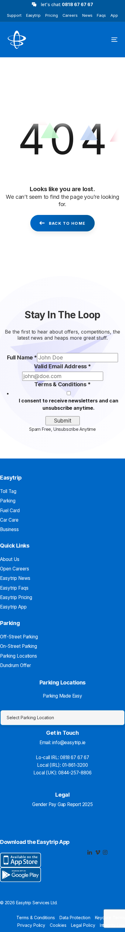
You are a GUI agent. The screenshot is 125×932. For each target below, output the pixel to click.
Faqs (101, 15)
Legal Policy (83, 925)
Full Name (22, 357)
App (114, 15)
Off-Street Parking (19, 637)
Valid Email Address (62, 366)
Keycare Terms (110, 917)
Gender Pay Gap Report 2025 (62, 804)
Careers (70, 15)
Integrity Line (112, 925)
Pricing (51, 15)
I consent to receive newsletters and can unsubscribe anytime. (68, 404)
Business (9, 529)
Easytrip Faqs (14, 588)
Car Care (9, 520)
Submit (62, 420)
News (87, 15)
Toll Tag (8, 491)
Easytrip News (15, 578)
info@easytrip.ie (69, 742)
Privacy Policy (31, 925)
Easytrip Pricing (16, 597)
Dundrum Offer (15, 665)
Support (14, 15)
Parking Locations (18, 656)
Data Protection (74, 917)
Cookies (58, 925)
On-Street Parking (18, 646)
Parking (7, 501)
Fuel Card (10, 510)
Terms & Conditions (62, 384)
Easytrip (33, 15)
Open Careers (14, 569)
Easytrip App (13, 607)
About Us (9, 559)
